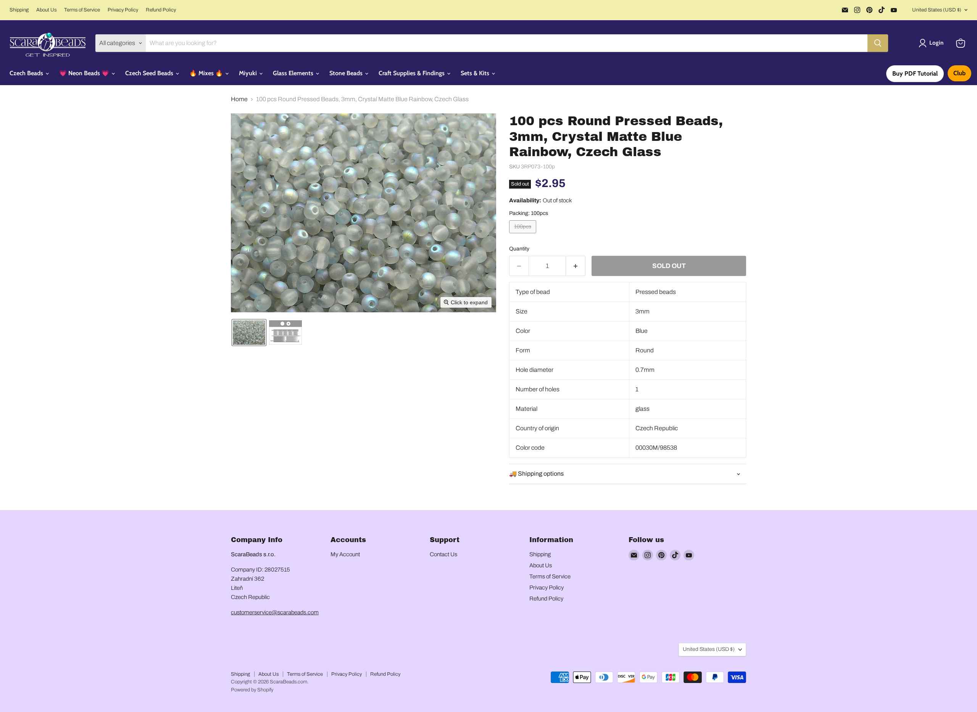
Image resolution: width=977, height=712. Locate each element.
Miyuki (248, 73)
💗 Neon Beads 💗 (85, 73)
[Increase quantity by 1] (575, 266)
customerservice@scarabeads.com (275, 612)
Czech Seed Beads (150, 73)
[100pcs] (523, 235)
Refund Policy (161, 10)
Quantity (519, 249)
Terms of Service (82, 10)
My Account (345, 554)
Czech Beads (27, 73)
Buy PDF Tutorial (915, 73)
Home (239, 99)
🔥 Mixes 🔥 (206, 73)
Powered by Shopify (252, 690)
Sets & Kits (476, 73)
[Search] (877, 43)
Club (959, 73)
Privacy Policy (123, 10)
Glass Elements (294, 73)
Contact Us (443, 554)
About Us (46, 10)
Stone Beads (346, 73)
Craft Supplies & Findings (412, 73)
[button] (932, 43)
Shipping (19, 10)
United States (936, 10)
